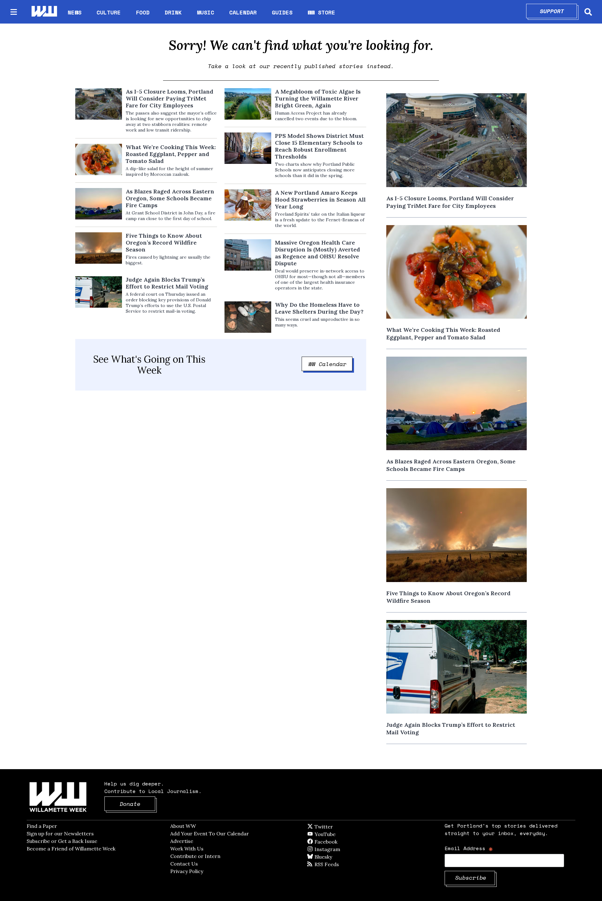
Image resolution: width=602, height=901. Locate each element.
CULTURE (109, 12)
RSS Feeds (337, 864)
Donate (138, 804)
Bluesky (332, 857)
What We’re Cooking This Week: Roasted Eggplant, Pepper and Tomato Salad (171, 154)
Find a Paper (42, 826)
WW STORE (321, 12)
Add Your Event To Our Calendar (209, 833)
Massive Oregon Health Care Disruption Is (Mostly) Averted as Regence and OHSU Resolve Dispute (317, 253)
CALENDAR (243, 12)
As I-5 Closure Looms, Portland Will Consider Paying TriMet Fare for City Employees (169, 98)
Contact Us (184, 864)
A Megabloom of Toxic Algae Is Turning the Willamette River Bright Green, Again (318, 98)
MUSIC (205, 12)
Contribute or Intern (195, 856)
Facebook (343, 842)
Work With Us (186, 848)
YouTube (335, 834)
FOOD (143, 12)
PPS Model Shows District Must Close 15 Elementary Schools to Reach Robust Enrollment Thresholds (319, 146)
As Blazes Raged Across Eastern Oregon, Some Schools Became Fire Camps (170, 198)
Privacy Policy (186, 871)
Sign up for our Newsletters (60, 833)
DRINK (173, 12)
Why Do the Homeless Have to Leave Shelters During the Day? (319, 308)
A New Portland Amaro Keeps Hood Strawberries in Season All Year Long (320, 199)
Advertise (181, 841)
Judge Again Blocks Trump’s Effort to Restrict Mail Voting (167, 283)
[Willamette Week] (44, 12)
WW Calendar (331, 364)
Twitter (338, 826)
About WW (183, 826)
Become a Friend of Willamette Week (71, 848)
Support (558, 11)
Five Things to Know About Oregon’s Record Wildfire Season (164, 242)
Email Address (469, 848)
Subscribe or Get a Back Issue (62, 841)
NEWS (75, 12)
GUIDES (282, 12)
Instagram (340, 849)
